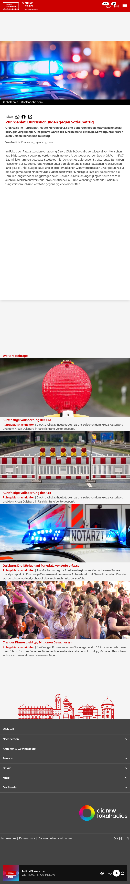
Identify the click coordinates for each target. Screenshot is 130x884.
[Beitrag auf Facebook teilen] (23, 117)
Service (8, 758)
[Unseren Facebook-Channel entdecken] (121, 838)
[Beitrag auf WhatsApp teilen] (17, 117)
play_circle (116, 873)
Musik (6, 777)
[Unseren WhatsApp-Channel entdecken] (116, 838)
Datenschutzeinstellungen (55, 838)
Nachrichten (11, 739)
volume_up (102, 873)
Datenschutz (27, 838)
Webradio (9, 729)
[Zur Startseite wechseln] (11, 6)
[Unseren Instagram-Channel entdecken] (127, 838)
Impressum (8, 838)
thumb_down (110, 873)
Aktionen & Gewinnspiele (19, 748)
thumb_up (123, 873)
